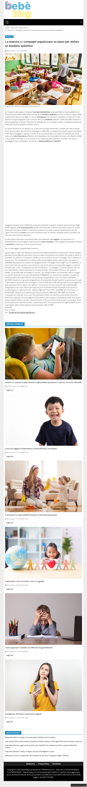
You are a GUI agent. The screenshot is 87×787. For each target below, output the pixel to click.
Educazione (9, 37)
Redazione (30, 764)
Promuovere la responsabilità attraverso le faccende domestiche (31, 515)
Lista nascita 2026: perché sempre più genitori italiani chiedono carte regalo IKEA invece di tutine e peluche (43, 741)
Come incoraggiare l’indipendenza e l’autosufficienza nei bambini (31, 448)
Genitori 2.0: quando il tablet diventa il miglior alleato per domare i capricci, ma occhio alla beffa (43, 382)
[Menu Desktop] (7, 22)
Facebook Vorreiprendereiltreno (22, 312)
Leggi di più (9, 390)
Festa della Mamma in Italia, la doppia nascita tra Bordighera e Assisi (29, 751)
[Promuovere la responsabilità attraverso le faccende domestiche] (43, 486)
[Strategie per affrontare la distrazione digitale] (43, 685)
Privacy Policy (43, 764)
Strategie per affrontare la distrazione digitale (23, 714)
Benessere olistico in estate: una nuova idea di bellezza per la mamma (30, 737)
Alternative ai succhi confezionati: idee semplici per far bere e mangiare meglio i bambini (37, 756)
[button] (81, 22)
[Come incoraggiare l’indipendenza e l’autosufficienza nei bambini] (43, 420)
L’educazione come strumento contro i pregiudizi (24, 581)
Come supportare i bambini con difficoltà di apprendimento (29, 647)
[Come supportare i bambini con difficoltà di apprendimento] (43, 619)
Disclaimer (56, 764)
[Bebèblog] (18, 9)
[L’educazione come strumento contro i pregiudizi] (43, 552)
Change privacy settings (79, 785)
